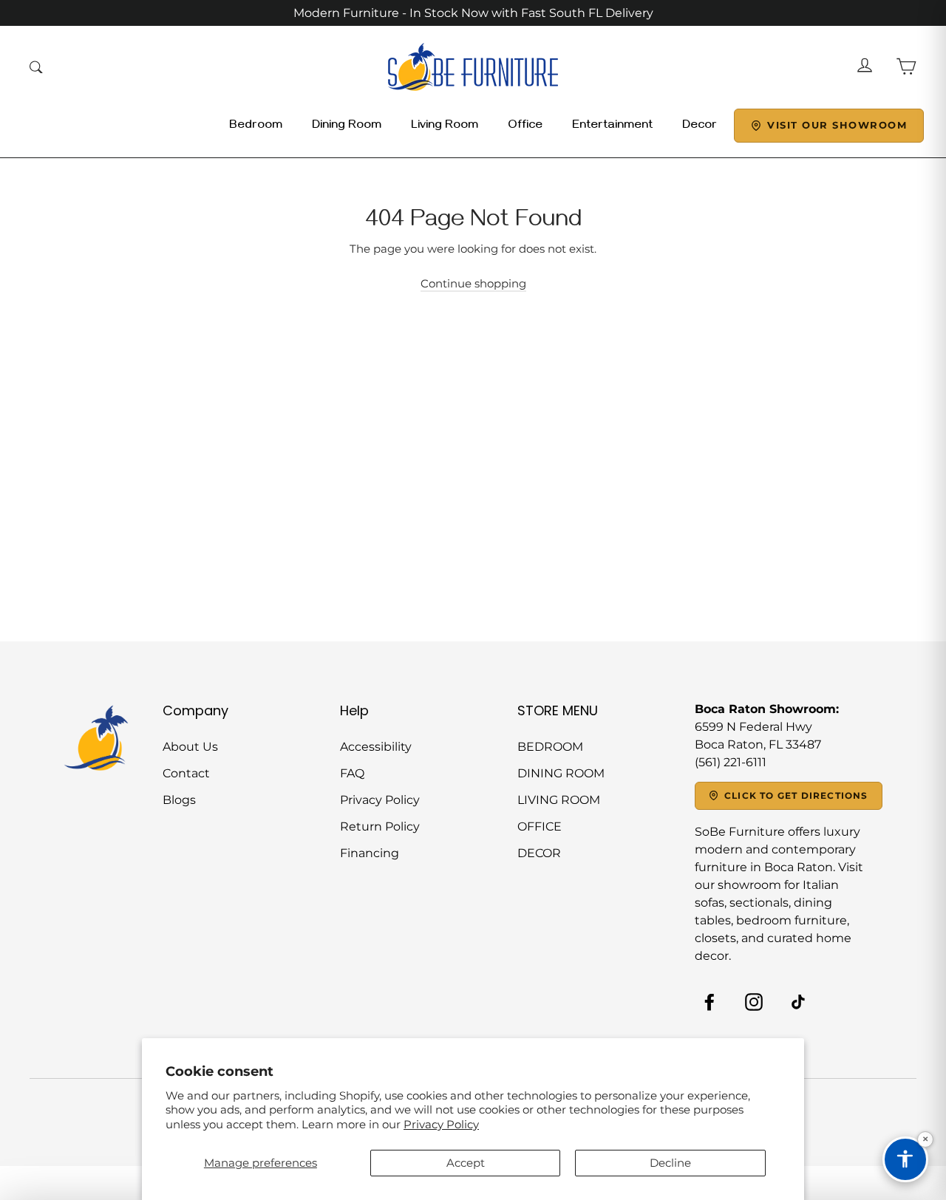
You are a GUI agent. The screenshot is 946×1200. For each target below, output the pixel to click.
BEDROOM (550, 747)
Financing (369, 853)
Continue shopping (473, 283)
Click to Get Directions (796, 795)
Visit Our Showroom (837, 125)
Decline (670, 1163)
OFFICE (539, 826)
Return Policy (380, 826)
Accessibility (376, 747)
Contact (186, 773)
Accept (465, 1163)
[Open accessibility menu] (905, 1159)
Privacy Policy (441, 1124)
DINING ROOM (561, 773)
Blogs (179, 800)
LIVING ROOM (558, 800)
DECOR (539, 853)
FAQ (352, 773)
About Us (190, 747)
